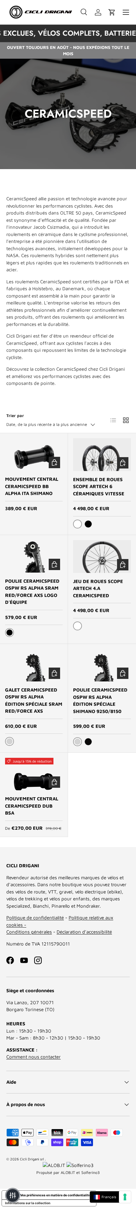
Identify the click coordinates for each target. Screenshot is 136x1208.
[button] (112, 12)
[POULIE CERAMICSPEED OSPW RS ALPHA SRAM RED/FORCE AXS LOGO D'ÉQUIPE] (34, 556)
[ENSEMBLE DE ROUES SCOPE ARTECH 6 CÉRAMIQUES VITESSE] (102, 454)
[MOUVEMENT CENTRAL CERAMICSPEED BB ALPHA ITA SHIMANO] (34, 454)
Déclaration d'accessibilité (84, 931)
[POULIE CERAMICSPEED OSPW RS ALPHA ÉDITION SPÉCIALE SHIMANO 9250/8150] (102, 665)
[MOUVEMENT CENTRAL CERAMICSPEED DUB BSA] (34, 774)
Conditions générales (29, 931)
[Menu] (126, 12)
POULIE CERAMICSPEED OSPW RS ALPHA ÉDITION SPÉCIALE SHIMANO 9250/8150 (100, 700)
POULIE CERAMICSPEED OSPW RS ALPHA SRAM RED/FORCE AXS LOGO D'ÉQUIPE (32, 591)
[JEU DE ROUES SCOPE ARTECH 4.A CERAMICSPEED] (102, 556)
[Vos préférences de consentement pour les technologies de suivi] (125, 1197)
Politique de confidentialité (35, 917)
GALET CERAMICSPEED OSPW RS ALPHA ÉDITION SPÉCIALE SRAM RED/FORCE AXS (33, 700)
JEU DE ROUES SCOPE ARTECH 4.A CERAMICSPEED (98, 588)
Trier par (15, 415)
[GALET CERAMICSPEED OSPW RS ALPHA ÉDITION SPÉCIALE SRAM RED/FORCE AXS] (34, 665)
